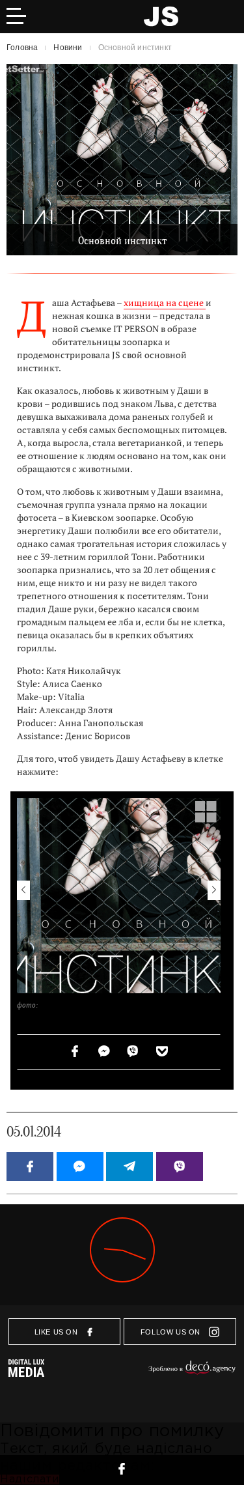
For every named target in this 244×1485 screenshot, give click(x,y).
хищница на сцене (165, 303)
